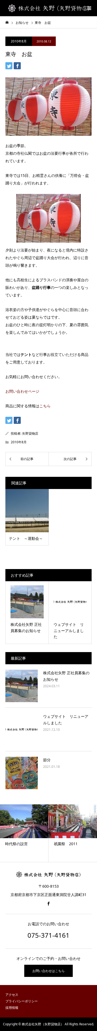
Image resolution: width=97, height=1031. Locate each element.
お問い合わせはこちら (48, 971)
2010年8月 (19, 41)
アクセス (11, 994)
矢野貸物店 (30, 433)
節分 (47, 759)
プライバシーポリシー (21, 1001)
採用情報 (11, 1007)
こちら (45, 405)
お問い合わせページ (22, 391)
